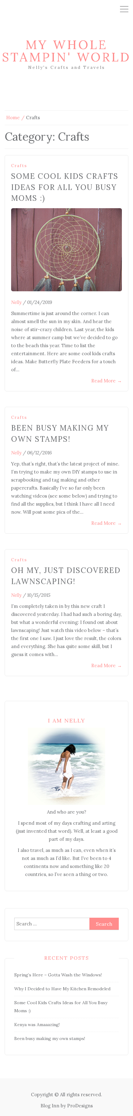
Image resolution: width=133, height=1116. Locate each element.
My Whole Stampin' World (66, 51)
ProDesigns (80, 1106)
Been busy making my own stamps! (49, 1038)
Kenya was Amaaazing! (37, 1024)
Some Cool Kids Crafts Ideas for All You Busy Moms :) (64, 187)
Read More (106, 381)
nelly (16, 302)
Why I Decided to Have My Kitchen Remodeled (62, 989)
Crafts (19, 165)
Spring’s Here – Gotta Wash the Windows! (58, 975)
